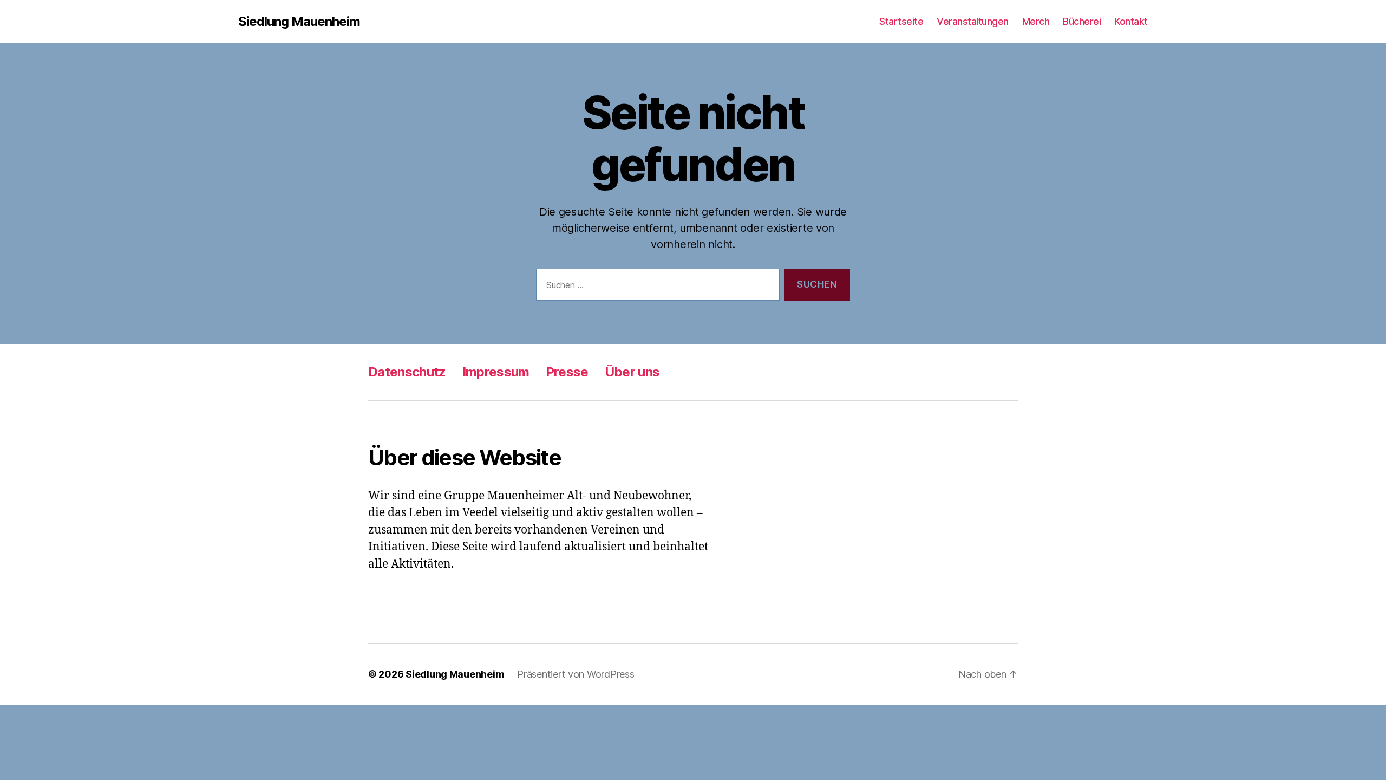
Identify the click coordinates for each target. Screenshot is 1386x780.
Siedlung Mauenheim (299, 21)
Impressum (495, 372)
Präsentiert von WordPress (575, 674)
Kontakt (1131, 21)
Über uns (632, 372)
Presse (567, 372)
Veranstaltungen (973, 21)
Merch (1036, 21)
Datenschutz (407, 372)
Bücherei (1082, 21)
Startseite (901, 21)
